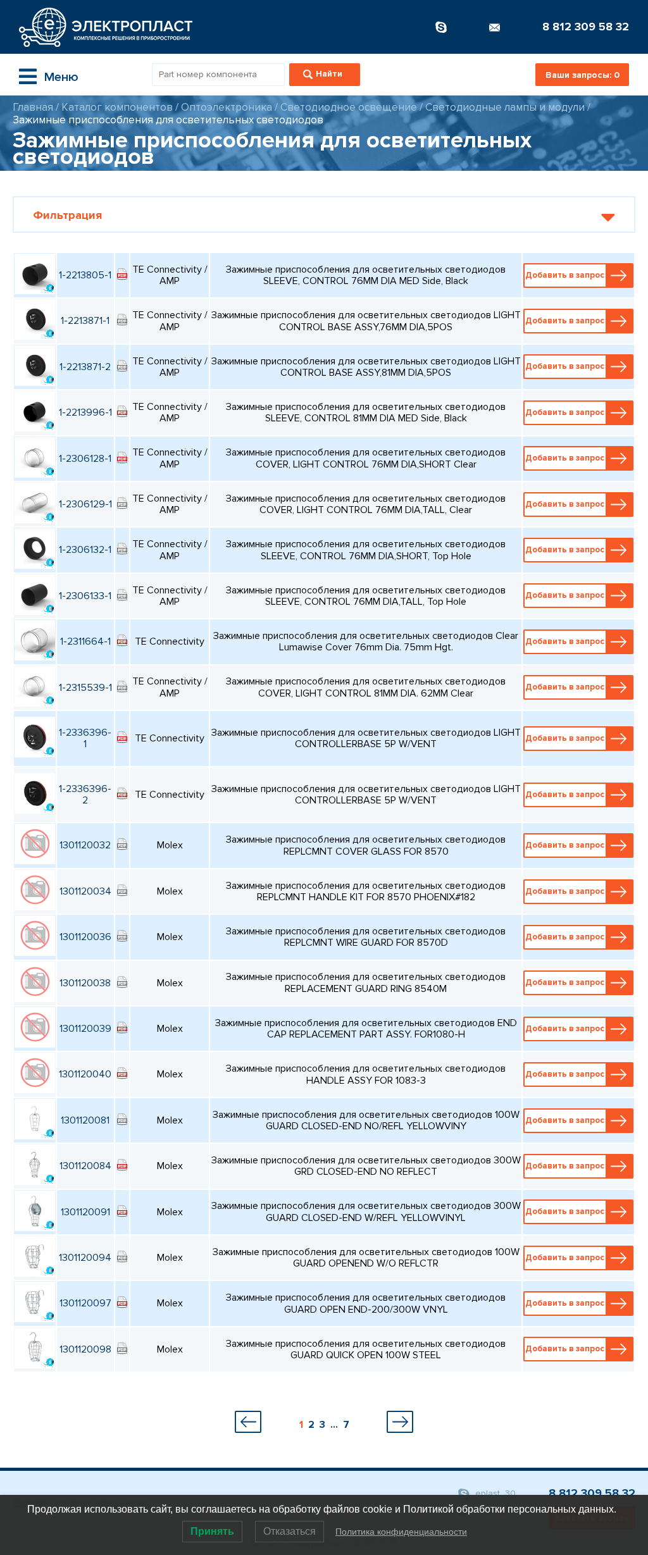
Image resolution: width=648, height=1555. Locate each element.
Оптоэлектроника (226, 107)
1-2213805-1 (85, 275)
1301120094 (85, 1257)
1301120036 (85, 937)
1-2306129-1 (85, 504)
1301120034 (85, 891)
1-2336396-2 (85, 795)
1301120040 (85, 1074)
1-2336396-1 (85, 738)
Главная (33, 107)
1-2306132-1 (85, 549)
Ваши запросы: (582, 75)
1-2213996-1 (85, 412)
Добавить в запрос (564, 275)
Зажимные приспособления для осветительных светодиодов (168, 120)
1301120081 (85, 1120)
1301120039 (85, 1028)
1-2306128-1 (85, 458)
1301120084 (85, 1166)
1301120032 (85, 845)
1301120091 (85, 1212)
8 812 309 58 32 (585, 27)
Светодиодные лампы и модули (505, 107)
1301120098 (85, 1349)
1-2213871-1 (85, 320)
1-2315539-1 (85, 687)
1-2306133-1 (85, 596)
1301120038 (85, 983)
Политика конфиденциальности (401, 1532)
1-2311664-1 (85, 641)
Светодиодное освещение (348, 107)
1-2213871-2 (85, 367)
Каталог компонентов (117, 107)
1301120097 (85, 1303)
